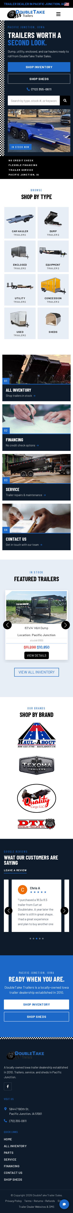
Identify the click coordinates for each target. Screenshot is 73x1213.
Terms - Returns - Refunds (39, 1200)
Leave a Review (15, 870)
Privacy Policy (13, 1200)
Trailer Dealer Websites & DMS (36, 1206)
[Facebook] (8, 1086)
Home (8, 1139)
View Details (36, 655)
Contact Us (13, 1172)
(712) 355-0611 (41, 89)
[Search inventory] (65, 100)
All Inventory (15, 1146)
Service (10, 1159)
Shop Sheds (39, 79)
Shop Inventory (39, 67)
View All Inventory (36, 672)
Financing (11, 1166)
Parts (9, 1152)
